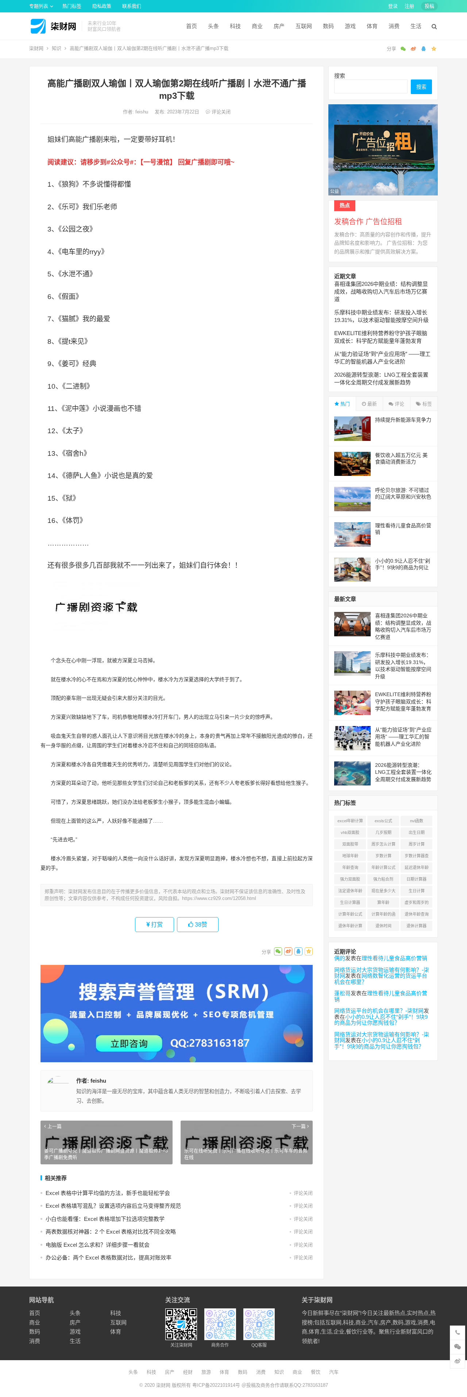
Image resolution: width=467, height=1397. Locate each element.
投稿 (429, 6)
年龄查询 (350, 867)
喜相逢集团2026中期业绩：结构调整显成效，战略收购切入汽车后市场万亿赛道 (381, 291)
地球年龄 (350, 856)
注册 (409, 6)
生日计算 (417, 891)
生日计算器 (350, 902)
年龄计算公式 (383, 867)
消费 (394, 26)
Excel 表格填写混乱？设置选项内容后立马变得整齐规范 (113, 1206)
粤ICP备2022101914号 (216, 1385)
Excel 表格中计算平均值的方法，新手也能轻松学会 (108, 1193)
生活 (415, 26)
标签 (426, 404)
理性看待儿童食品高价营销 (394, 958)
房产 (279, 26)
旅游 (206, 1372)
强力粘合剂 (383, 879)
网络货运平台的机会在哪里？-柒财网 (379, 1011)
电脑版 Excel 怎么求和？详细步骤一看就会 (98, 1245)
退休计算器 (416, 926)
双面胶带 (350, 844)
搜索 (339, 76)
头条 (213, 26)
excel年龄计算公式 (350, 822)
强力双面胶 (350, 879)
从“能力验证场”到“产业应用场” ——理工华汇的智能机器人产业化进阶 (403, 737)
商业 (257, 26)
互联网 (304, 26)
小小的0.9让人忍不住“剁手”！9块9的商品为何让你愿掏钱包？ (402, 567)
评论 (398, 404)
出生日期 (417, 832)
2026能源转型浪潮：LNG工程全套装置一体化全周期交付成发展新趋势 (403, 772)
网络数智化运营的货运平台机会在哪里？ (380, 979)
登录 (393, 6)
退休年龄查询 (417, 914)
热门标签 (71, 6)
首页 (191, 26)
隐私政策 (101, 6)
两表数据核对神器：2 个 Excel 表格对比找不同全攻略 (111, 1232)
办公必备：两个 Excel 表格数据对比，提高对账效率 (108, 1257)
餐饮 (315, 1372)
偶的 (339, 958)
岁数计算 (383, 856)
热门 (344, 404)
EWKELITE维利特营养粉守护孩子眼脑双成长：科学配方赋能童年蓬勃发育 (403, 701)
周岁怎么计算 (383, 844)
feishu (142, 112)
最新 (371, 404)
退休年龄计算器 (350, 927)
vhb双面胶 (350, 832)
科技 (235, 26)
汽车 (334, 1372)
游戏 (350, 26)
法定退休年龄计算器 (350, 892)
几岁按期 (383, 832)
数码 (328, 26)
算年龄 (383, 902)
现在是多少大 (383, 891)
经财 (188, 1372)
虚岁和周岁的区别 (417, 904)
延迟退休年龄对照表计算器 (417, 869)
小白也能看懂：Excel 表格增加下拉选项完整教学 (105, 1219)
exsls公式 (383, 821)
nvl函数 (416, 821)
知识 (56, 48)
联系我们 (131, 6)
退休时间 (383, 926)
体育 (372, 26)
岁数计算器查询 (417, 857)
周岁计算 (417, 844)
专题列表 (38, 6)
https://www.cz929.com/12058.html (219, 898)
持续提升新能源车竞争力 (403, 420)
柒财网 (36, 48)
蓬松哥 (342, 993)
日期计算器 (416, 879)
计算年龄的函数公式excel (383, 915)
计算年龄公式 (350, 914)
